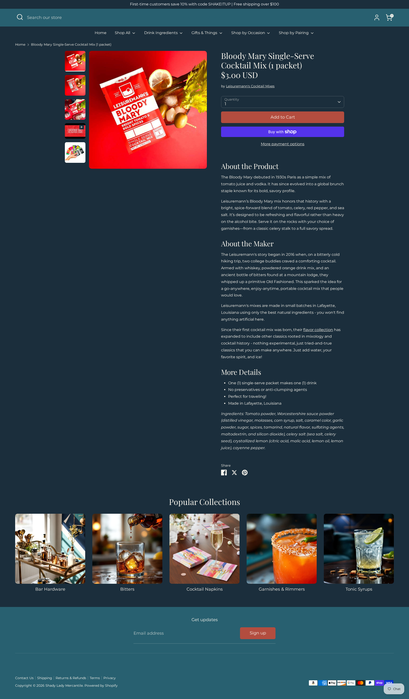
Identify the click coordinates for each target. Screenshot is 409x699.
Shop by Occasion (248, 33)
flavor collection (318, 329)
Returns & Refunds (71, 678)
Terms (95, 678)
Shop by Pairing (294, 33)
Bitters (127, 589)
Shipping (44, 678)
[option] (148, 111)
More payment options (282, 144)
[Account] (377, 17)
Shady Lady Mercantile (204, 17)
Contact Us (24, 678)
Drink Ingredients (161, 33)
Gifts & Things (204, 33)
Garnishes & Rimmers (282, 589)
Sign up (258, 633)
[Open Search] (20, 17)
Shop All (123, 33)
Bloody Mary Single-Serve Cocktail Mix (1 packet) (71, 44)
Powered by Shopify (101, 685)
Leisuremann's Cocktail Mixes (250, 86)
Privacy (109, 678)
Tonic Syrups (359, 589)
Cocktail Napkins (205, 589)
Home (101, 33)
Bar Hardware (50, 589)
